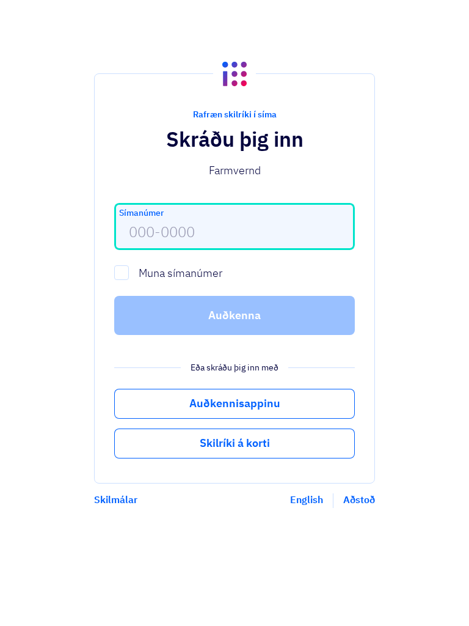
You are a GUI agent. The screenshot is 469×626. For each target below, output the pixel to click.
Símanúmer (141, 213)
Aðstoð (359, 499)
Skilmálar (115, 499)
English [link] (306, 499)
